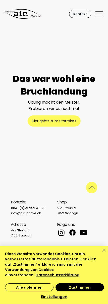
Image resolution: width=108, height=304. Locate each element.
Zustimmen (80, 287)
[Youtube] (83, 232)
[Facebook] (72, 232)
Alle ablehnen (29, 287)
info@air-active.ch (26, 213)
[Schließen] (101, 253)
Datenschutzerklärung (57, 275)
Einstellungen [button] (54, 296)
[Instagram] (61, 232)
